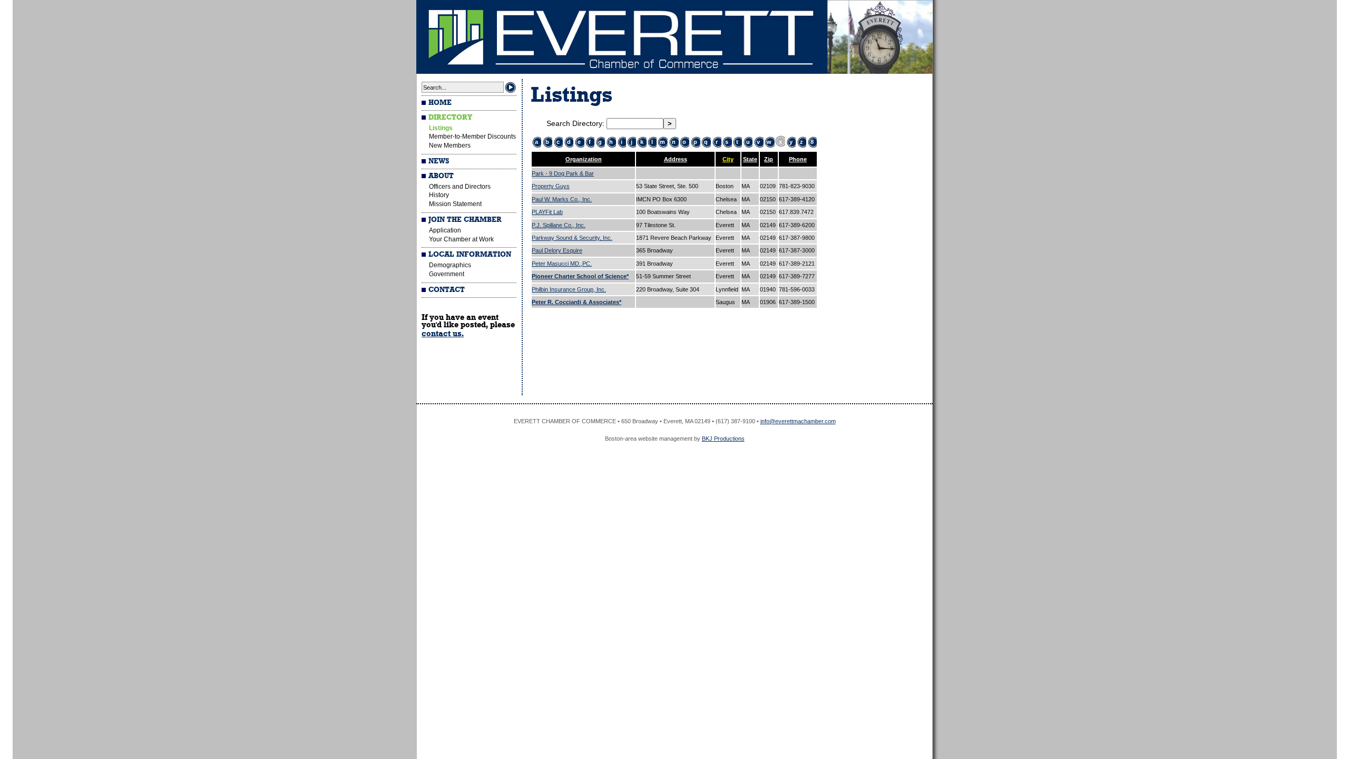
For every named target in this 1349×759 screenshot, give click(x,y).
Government (446, 274)
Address (675, 159)
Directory (450, 117)
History (439, 195)
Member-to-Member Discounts (472, 136)
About (441, 176)
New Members (450, 145)
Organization (583, 159)
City (728, 159)
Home (440, 102)
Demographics (450, 265)
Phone (798, 159)
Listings (441, 128)
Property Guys (551, 186)
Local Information (469, 254)
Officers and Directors (460, 186)
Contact (446, 290)
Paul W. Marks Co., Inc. (562, 199)
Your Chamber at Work (461, 239)
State (750, 159)
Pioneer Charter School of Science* (580, 276)
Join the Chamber (465, 219)
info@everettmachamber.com (798, 421)
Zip (768, 159)
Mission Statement (455, 204)
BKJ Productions (723, 438)
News (438, 161)
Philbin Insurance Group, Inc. (569, 289)
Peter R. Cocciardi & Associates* (576, 302)
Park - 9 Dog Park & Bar (563, 173)
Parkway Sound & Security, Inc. (572, 238)
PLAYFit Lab (547, 212)
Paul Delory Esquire (557, 250)
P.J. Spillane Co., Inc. (558, 225)
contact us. (443, 333)
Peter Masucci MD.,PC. (562, 263)
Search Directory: (576, 123)
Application (445, 230)
